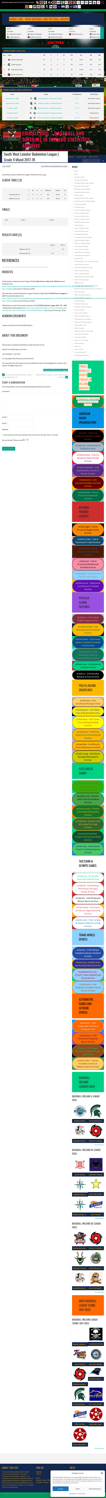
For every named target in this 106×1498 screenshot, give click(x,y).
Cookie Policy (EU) (80, 352)
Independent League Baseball (84, 277)
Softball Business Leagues (82, 319)
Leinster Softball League (82, 210)
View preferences (95, 1489)
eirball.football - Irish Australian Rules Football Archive (88, 629)
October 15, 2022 (12, 118)
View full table (99, 79)
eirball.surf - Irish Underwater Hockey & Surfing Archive (88, 1026)
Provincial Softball (80, 204)
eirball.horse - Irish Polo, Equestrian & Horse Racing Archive (87, 734)
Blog (75, 174)
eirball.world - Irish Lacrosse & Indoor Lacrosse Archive (88, 482)
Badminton (48, 370)
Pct (81, 55)
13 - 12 (77, 118)
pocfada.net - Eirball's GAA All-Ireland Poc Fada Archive (88, 824)
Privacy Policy (81, 1493)
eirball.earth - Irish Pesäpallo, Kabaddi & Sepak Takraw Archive (88, 987)
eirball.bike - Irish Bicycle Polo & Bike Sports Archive (88, 746)
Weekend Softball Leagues (83, 322)
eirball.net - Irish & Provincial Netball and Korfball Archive (88, 564)
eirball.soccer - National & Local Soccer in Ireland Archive (88, 586)
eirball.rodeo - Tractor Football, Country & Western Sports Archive (88, 1063)
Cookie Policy (73, 1493)
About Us (77, 346)
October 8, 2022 (12, 113)
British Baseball (79, 292)
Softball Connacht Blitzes (82, 252)
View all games (99, 122)
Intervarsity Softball (80, 313)
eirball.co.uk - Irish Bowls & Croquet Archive (88, 665)
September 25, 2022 (12, 98)
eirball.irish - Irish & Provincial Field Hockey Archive (88, 551)
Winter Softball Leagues (82, 316)
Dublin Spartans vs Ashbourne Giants (49, 98)
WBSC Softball (93, 157)
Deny (78, 1489)
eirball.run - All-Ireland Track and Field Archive (88, 877)
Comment (6, 391)
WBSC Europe (79, 283)
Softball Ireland (81, 157)
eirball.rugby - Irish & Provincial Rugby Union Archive (88, 529)
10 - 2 (77, 103)
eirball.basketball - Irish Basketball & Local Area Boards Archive (88, 470)
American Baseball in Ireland (83, 267)
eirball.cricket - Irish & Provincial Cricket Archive (88, 540)
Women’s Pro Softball (81, 340)
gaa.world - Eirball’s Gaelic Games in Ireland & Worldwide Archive (88, 786)
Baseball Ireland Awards (82, 192)
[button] (102, 1473)
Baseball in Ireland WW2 (82, 189)
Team (9, 55)
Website (5, 429)
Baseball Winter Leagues (82, 298)
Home (76, 171)
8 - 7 (77, 98)
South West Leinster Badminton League (54, 166)
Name (4, 417)
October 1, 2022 (12, 108)
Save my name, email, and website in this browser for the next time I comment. (31, 435)
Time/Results (77, 94)
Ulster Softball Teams (81, 231)
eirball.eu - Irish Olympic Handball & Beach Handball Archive (88, 953)
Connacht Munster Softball (83, 237)
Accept (60, 1489)
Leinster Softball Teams (82, 219)
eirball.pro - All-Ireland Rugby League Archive (88, 619)
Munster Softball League (82, 243)
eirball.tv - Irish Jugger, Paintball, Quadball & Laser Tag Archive (88, 1051)
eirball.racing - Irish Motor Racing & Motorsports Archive (88, 756)
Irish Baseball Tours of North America (86, 261)
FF (64, 55)
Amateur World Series (81, 264)
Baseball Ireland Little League (83, 198)
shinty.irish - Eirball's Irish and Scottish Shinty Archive (88, 964)
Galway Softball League (82, 240)
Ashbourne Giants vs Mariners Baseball (50, 118)
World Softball (79, 343)
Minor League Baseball (81, 274)
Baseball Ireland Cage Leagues (84, 183)
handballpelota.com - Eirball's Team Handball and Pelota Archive (88, 974)
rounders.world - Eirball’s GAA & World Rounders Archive (88, 811)
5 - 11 (77, 108)
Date (12, 94)
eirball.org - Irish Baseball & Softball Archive (88, 447)
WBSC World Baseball (81, 280)
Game (46, 94)
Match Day (94, 94)
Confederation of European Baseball (86, 286)
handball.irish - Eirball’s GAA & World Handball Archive (88, 799)
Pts (71, 55)
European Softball (80, 337)
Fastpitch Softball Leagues (83, 307)
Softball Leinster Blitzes (82, 222)
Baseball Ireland (79, 177)
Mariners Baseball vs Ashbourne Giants (50, 113)
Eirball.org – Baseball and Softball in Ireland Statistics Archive (56, 139)
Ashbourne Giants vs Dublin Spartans (49, 103)
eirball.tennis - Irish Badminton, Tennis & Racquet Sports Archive (88, 654)
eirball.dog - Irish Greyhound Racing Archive (88, 702)
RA (100, 55)
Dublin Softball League (81, 213)
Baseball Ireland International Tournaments (88, 289)
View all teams (99, 1145)
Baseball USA (78, 258)
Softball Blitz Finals (80, 325)
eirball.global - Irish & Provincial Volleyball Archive (88, 495)
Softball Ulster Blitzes (81, 234)
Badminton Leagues (60, 370)
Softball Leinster (79, 207)
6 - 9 (77, 113)
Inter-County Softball (81, 249)
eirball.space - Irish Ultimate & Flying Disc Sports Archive (88, 1038)
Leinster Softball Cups (81, 216)
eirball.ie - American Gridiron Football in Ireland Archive (88, 436)
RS (91, 55)
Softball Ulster (79, 225)
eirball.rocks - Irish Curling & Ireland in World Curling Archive (88, 923)
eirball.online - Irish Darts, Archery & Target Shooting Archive (88, 910)
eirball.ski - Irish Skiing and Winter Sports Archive (87, 899)
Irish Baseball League (81, 180)
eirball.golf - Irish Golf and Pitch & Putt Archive (88, 575)
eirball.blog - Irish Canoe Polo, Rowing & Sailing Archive (87, 722)
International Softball (81, 334)
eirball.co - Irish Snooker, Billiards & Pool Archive (87, 675)
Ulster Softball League (81, 228)
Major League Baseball (81, 270)
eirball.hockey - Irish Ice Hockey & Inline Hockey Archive (88, 457)
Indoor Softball (79, 310)
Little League (78, 195)
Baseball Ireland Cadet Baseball (84, 201)
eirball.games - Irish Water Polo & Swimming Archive (88, 711)
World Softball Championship (83, 331)
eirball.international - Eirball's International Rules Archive (88, 836)
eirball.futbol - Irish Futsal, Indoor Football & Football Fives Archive (87, 642)
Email (4, 423)
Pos (4, 55)
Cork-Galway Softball (81, 246)
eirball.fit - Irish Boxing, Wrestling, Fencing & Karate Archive (88, 888)
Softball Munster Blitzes (82, 255)
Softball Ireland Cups (81, 304)
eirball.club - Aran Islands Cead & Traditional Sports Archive (88, 849)
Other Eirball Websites (81, 355)
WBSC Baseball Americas (82, 295)
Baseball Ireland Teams (81, 186)
